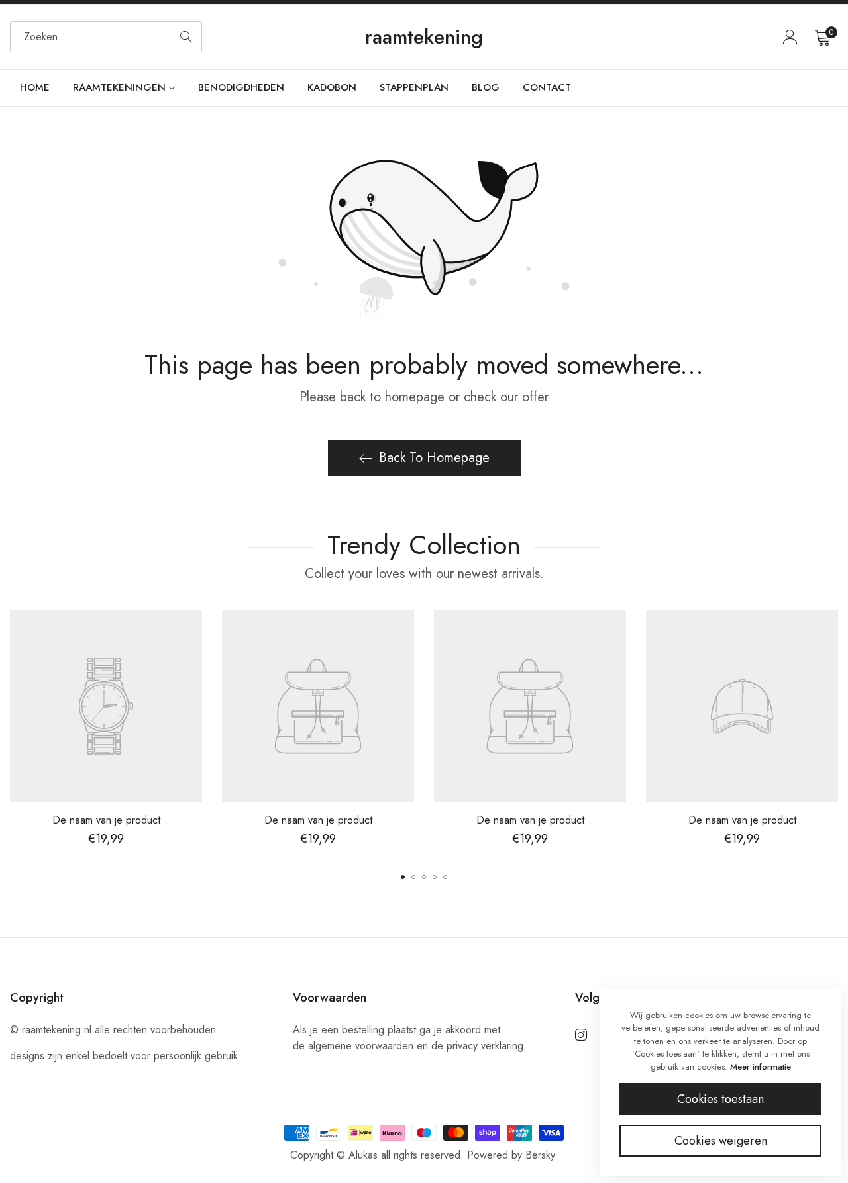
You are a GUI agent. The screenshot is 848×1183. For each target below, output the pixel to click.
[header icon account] (790, 37)
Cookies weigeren (720, 1140)
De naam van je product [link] (106, 820)
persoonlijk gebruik (196, 1055)
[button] (403, 877)
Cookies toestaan (720, 1099)
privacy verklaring (485, 1045)
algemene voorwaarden (360, 1045)
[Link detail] (581, 1035)
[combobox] (106, 36)
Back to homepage (434, 457)
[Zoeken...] (186, 36)
